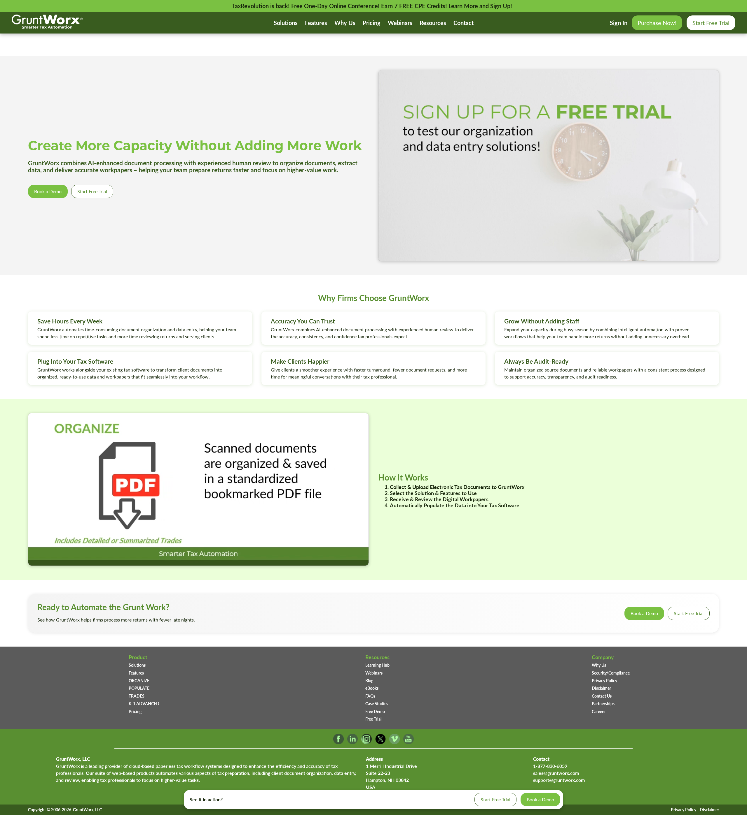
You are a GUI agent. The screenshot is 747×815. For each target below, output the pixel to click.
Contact (463, 23)
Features (316, 23)
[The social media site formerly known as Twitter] (380, 742)
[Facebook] (338, 742)
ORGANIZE (139, 680)
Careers (598, 711)
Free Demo (375, 711)
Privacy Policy (604, 680)
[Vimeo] (394, 742)
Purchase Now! (657, 23)
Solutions (286, 23)
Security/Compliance (611, 673)
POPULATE (139, 688)
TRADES (136, 696)
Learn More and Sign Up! (480, 6)
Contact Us (602, 696)
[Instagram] (366, 742)
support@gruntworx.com (559, 780)
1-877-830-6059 (550, 766)
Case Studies (376, 703)
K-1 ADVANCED (144, 703)
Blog (369, 680)
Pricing (372, 23)
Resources (433, 23)
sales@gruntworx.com (556, 773)
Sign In (618, 23)
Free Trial (373, 719)
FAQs (370, 696)
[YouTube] (408, 742)
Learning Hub (377, 665)
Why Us (344, 23)
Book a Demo (48, 191)
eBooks (371, 688)
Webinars (400, 23)
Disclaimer (601, 688)
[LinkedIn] (352, 742)
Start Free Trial (710, 23)
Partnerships (603, 703)
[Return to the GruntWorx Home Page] (47, 26)
